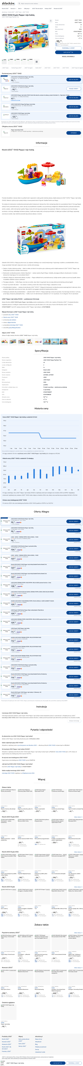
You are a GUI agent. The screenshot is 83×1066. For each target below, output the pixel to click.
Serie (19, 8)
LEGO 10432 (51, 745)
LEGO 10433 (65, 68)
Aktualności (38, 1041)
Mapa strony (38, 1039)
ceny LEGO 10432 (13, 314)
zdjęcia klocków (11, 322)
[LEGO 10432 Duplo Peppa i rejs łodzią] (30, 341)
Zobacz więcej (77, 817)
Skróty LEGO (22, 1046)
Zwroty (37, 1049)
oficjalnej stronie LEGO (28, 773)
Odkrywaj (26, 8)
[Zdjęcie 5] (30, 62)
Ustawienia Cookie (40, 1052)
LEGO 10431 (56, 68)
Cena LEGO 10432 (60, 752)
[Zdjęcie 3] (17, 62)
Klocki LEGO (5, 8)
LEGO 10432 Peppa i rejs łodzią (15, 1063)
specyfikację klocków (14, 327)
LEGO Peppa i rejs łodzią (14, 766)
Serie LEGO (22, 1043)
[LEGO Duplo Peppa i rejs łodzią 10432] (4, 341)
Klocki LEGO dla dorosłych (6, 1048)
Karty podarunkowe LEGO (24, 1040)
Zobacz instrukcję (74, 721)
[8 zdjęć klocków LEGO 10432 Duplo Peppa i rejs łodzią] (37, 62)
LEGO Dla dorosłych (37, 8)
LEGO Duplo (18, 12)
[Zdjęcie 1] (4, 62)
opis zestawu (12, 320)
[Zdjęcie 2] (11, 62)
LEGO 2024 (47, 68)
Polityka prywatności (40, 1047)
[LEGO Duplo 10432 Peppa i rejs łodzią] (55, 341)
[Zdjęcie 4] (24, 62)
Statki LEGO (38, 68)
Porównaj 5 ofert (68, 48)
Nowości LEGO (6, 1041)
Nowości (13, 8)
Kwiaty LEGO (48, 8)
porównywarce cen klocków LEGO (27, 745)
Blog (36, 1044)
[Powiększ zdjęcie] (27, 38)
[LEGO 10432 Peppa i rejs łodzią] (21, 341)
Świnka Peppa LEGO (17, 68)
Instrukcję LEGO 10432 (8, 773)
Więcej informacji (68, 56)
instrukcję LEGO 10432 (16, 325)
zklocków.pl (4, 12)
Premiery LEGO (6, 1051)
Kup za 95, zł (68, 52)
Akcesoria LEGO (58, 8)
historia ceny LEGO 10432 (10, 317)
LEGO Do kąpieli (28, 68)
